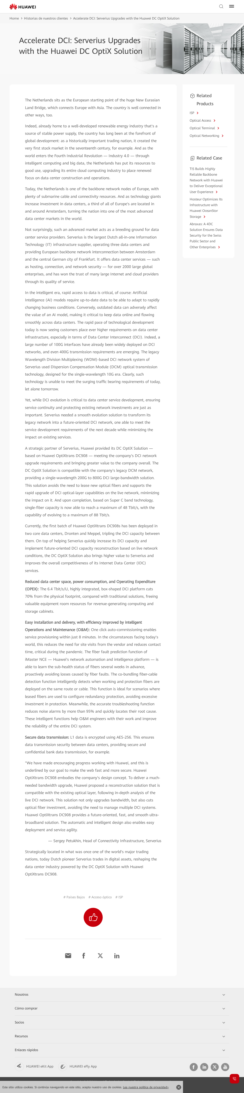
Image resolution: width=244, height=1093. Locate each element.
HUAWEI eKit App (39, 1066)
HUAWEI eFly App (83, 1066)
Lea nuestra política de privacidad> (146, 1087)
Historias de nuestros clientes (46, 18)
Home (14, 18)
